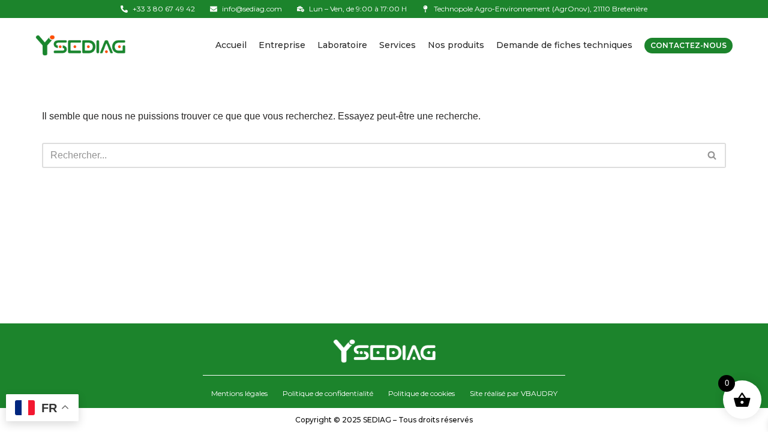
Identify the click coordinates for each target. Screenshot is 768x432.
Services (397, 45)
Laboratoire (342, 45)
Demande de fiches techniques (564, 45)
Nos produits (456, 45)
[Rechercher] (712, 155)
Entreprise (282, 45)
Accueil (231, 45)
